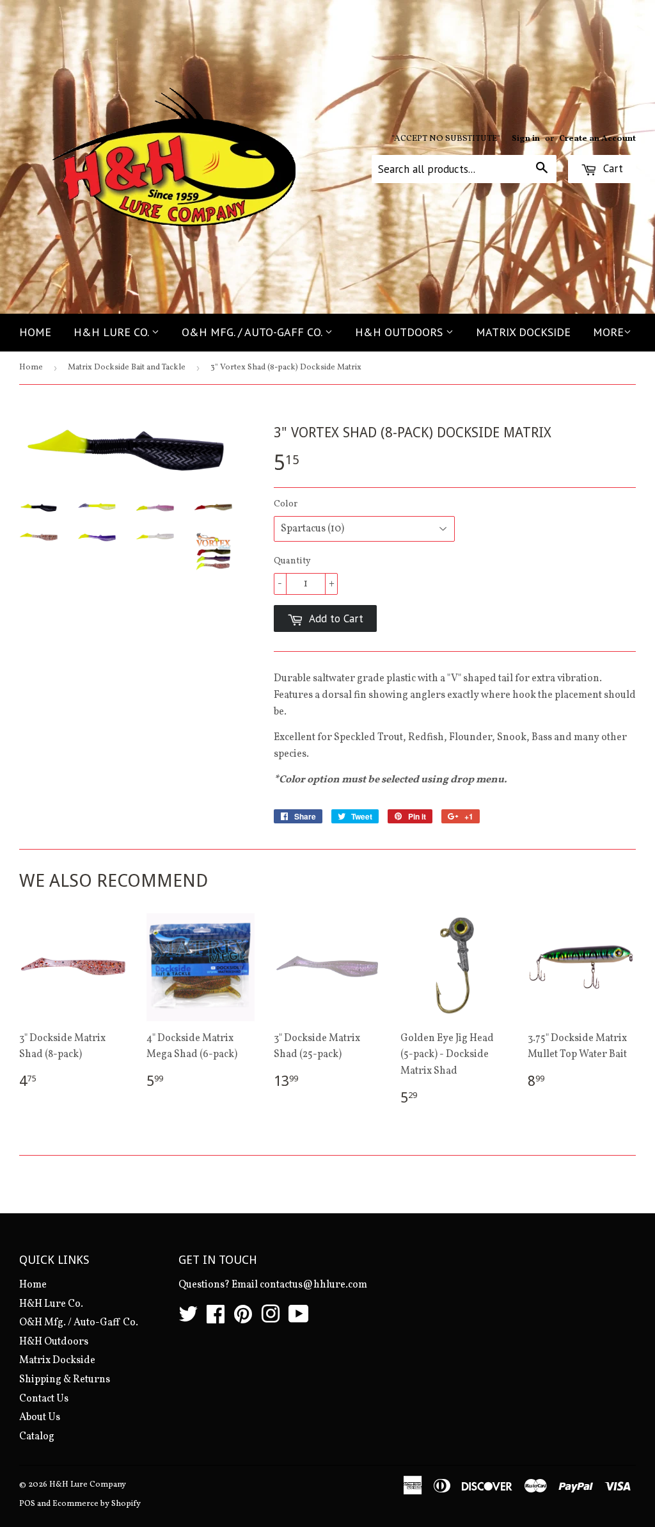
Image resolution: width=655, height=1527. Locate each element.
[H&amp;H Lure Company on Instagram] (270, 1319)
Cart (611, 168)
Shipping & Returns (64, 1380)
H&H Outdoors (400, 332)
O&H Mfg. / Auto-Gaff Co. (253, 332)
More (608, 332)
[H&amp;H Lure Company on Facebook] (215, 1319)
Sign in (526, 139)
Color (285, 504)
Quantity (292, 561)
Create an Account (597, 139)
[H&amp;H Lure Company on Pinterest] (243, 1319)
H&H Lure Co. (113, 332)
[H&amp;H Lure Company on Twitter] (188, 1319)
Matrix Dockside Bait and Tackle (126, 367)
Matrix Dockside (523, 332)
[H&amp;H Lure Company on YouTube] (298, 1319)
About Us (39, 1417)
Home (35, 332)
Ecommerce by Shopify (96, 1504)
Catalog (36, 1437)
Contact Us (43, 1399)
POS (27, 1504)
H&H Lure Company (87, 1485)
